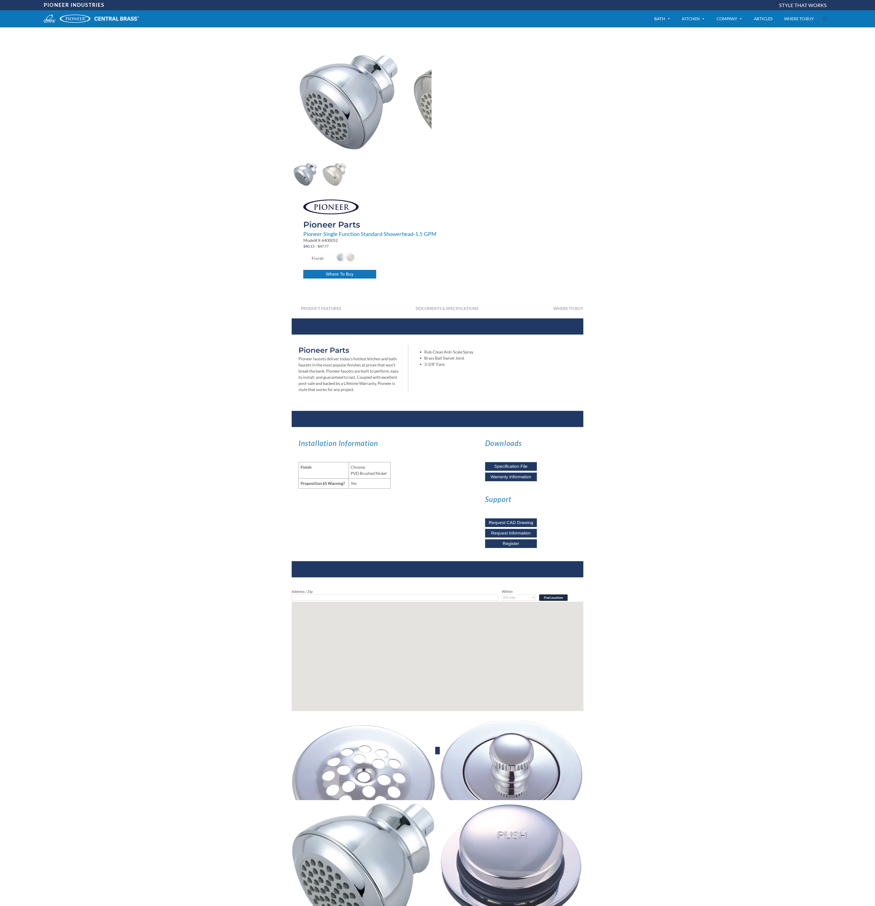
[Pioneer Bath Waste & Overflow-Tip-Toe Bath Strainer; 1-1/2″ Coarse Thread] (511, 872)
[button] (825, 19)
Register (511, 543)
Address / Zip (302, 591)
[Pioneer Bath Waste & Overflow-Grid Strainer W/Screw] (363, 782)
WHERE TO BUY (799, 18)
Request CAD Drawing (511, 522)
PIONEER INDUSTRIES (74, 5)
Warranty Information (511, 476)
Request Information (511, 533)
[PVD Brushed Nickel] (350, 257)
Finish (318, 258)
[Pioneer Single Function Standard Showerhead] (363, 872)
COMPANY (727, 18)
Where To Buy (340, 274)
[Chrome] (340, 257)
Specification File (511, 466)
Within (507, 591)
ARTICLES (763, 18)
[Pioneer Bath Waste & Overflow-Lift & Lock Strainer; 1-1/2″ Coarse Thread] (511, 782)
